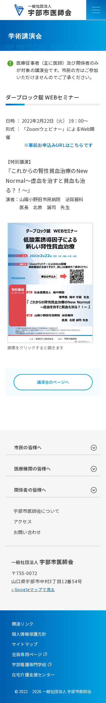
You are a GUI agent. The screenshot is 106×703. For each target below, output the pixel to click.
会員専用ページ (27, 654)
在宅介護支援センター (33, 675)
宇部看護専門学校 (29, 664)
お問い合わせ (27, 532)
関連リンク (22, 624)
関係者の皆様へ (30, 489)
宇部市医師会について (36, 510)
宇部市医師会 (50, 10)
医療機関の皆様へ (32, 468)
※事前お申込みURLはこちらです (58, 145)
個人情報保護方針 (29, 634)
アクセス (23, 521)
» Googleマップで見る (33, 589)
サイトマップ (25, 644)
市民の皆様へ (28, 447)
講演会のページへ (53, 382)
